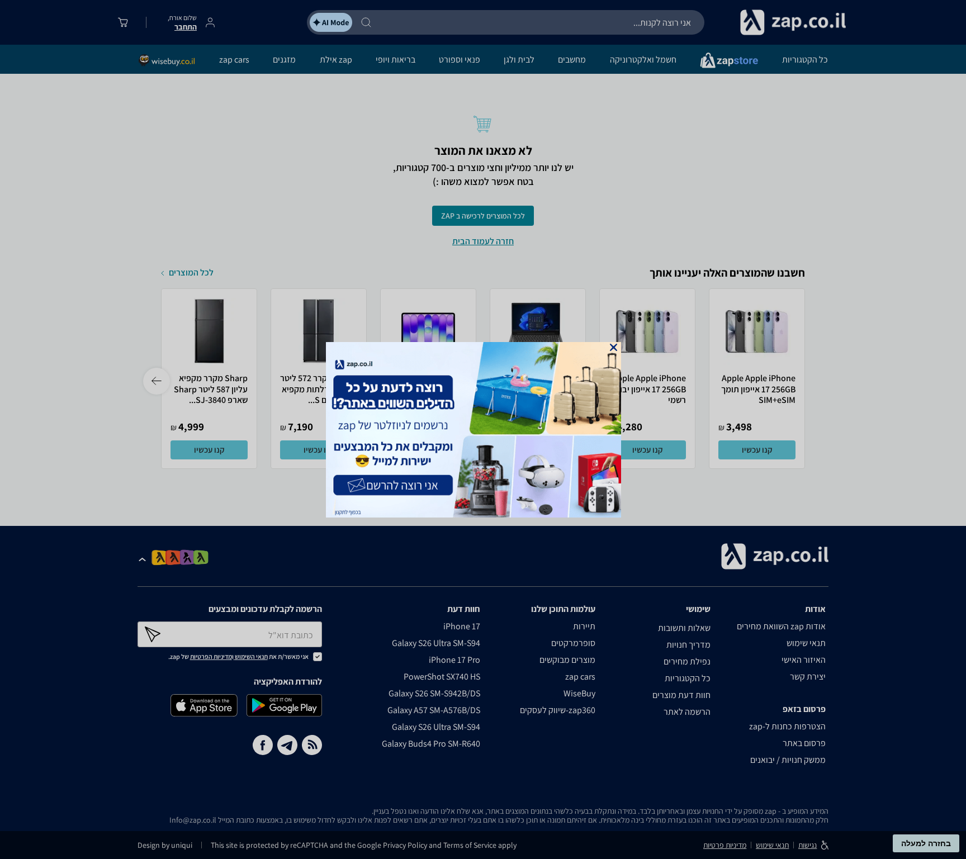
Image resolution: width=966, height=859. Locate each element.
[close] (613, 347)
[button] (613, 347)
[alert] (483, 430)
